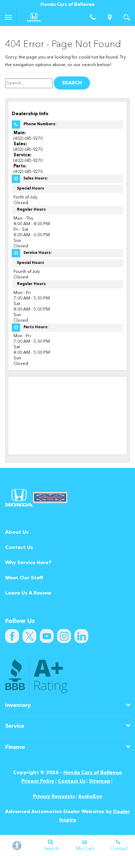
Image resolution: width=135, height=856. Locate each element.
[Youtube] (47, 636)
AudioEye (90, 796)
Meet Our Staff (24, 578)
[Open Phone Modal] (92, 17)
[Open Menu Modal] (8, 17)
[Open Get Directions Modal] (109, 17)
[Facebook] (12, 636)
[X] (29, 636)
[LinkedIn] (81, 636)
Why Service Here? (28, 562)
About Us (16, 532)
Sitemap (99, 781)
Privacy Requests (54, 796)
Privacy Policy (37, 781)
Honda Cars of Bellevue (92, 772)
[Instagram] (64, 636)
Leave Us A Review (28, 593)
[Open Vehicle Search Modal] (126, 17)
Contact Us (19, 547)
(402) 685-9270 (28, 138)
